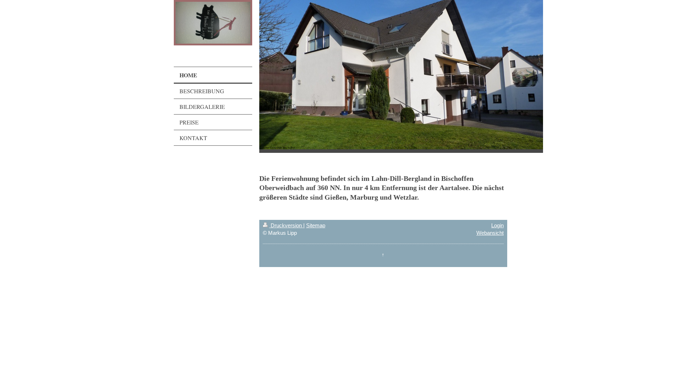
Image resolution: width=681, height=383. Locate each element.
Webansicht (490, 233)
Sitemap (315, 225)
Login (497, 225)
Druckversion (286, 225)
